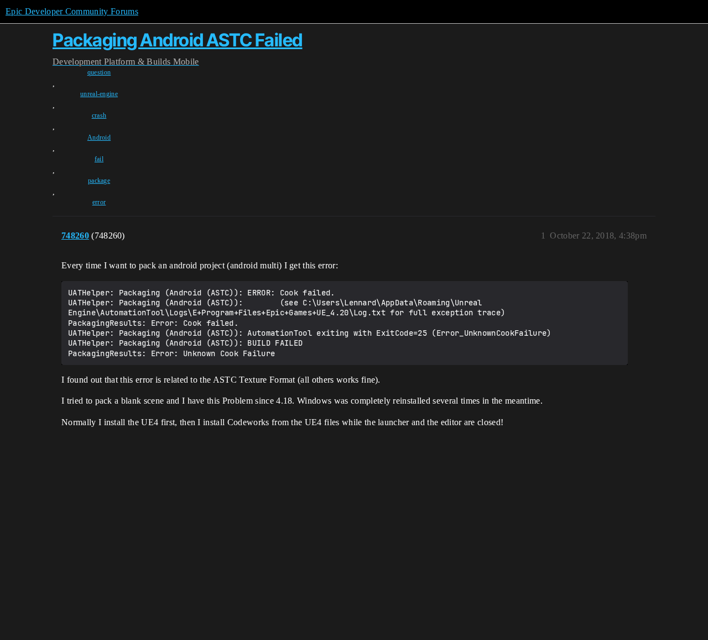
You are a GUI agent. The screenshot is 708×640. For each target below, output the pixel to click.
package (99, 180)
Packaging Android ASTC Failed (178, 40)
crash (99, 115)
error (99, 202)
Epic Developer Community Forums (72, 11)
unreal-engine (99, 94)
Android (99, 137)
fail (99, 159)
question (99, 72)
